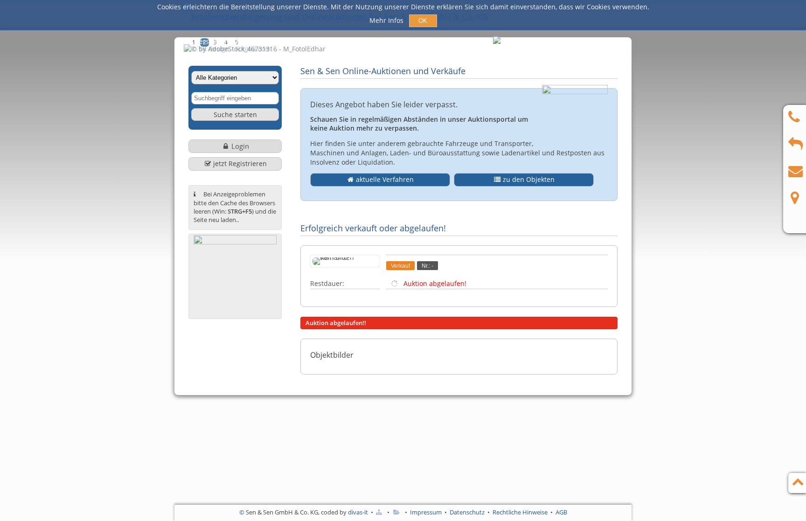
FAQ (470, 41)
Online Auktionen (328, 41)
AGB (561, 512)
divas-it (358, 512)
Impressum (426, 512)
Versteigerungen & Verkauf (237, 41)
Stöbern (387, 41)
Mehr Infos (387, 20)
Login (240, 146)
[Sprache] (497, 42)
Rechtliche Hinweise (520, 512)
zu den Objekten (529, 179)
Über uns (431, 41)
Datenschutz (467, 512)
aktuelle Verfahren (385, 179)
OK (422, 20)
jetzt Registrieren (240, 163)
